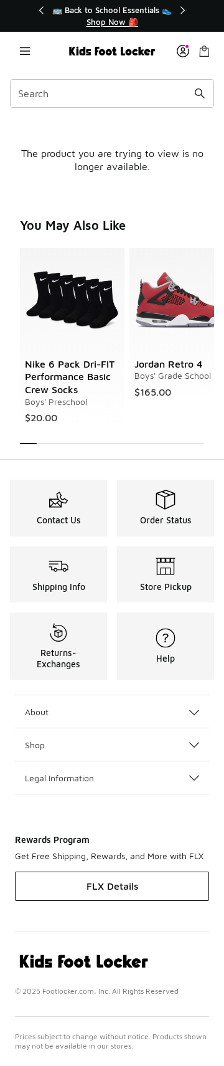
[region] (112, 16)
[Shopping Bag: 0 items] (204, 51)
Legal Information (59, 778)
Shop (35, 745)
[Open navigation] (25, 51)
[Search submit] (199, 93)
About (37, 712)
